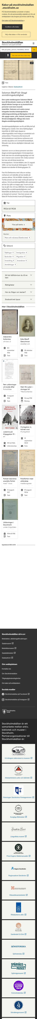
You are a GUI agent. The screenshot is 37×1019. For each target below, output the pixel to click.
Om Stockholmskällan (9, 673)
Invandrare (21, 261)
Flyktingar (8, 253)
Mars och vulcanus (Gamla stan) (16, 238)
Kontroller (8, 257)
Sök (34, 49)
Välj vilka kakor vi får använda (16, 34)
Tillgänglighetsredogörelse (11, 678)
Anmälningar (9, 265)
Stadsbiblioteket (7, 653)
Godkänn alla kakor (12, 27)
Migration (20, 257)
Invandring (8, 261)
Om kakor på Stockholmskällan (13, 20)
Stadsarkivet (18, 87)
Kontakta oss (6, 669)
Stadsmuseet (6, 643)
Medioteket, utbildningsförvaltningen (14, 639)
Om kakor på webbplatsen (11, 683)
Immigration (20, 253)
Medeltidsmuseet (8, 648)
